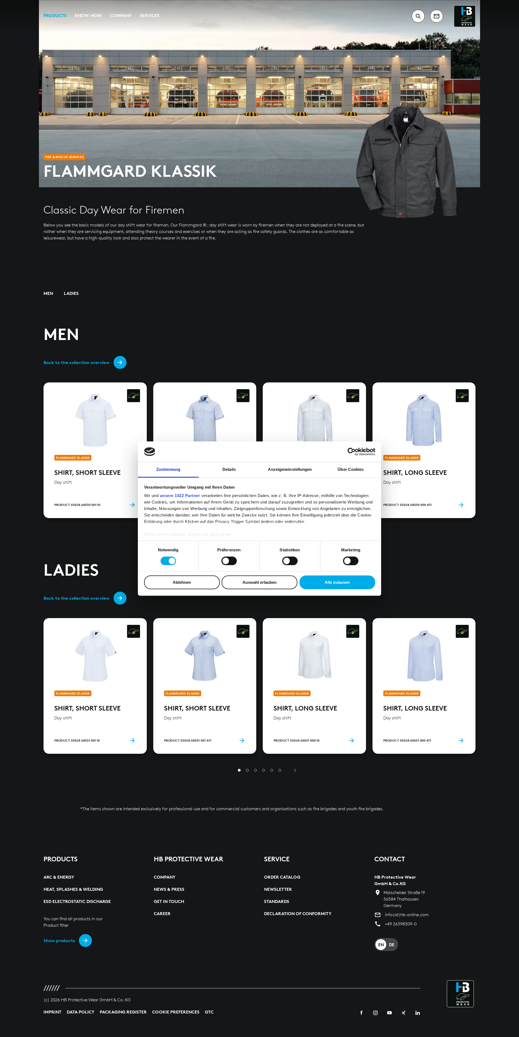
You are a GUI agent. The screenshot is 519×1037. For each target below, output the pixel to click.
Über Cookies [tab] (351, 469)
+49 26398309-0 (401, 923)
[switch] (229, 560)
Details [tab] (229, 469)
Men (48, 293)
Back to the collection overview (76, 362)
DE (391, 944)
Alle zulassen (337, 582)
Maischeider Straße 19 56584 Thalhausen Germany (404, 899)
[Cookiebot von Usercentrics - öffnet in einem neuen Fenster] (351, 452)
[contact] (436, 16)
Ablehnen (182, 582)
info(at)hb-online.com (407, 914)
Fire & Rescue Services (64, 157)
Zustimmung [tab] (168, 469)
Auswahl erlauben (259, 582)
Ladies (71, 293)
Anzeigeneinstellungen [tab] (290, 469)
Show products (59, 940)
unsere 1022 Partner (180, 496)
